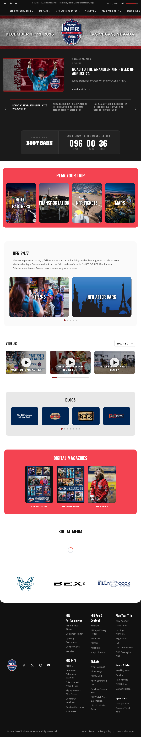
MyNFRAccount (98, 667)
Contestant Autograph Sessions (71, 674)
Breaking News (122, 670)
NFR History (121, 684)
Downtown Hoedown (71, 700)
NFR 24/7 (43, 11)
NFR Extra (95, 638)
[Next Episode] (16, 3)
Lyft (118, 643)
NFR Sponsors (122, 703)
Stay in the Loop (98, 652)
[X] (32, 665)
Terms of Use (88, 731)
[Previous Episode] (5, 3)
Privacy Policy (104, 731)
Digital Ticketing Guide (98, 707)
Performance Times (72, 627)
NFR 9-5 (69, 666)
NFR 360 (94, 643)
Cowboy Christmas (75, 707)
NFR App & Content (67, 11)
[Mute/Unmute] (122, 3)
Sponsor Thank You (123, 710)
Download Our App (125, 731)
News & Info (122, 665)
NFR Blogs (95, 647)
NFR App (95, 625)
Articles (119, 675)
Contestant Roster (74, 633)
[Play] (10, 3)
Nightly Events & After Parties (73, 692)
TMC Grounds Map (124, 647)
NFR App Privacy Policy (98, 632)
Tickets (89, 11)
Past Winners (122, 679)
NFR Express (121, 625)
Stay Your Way (122, 621)
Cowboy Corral (73, 646)
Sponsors (121, 698)
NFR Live (70, 651)
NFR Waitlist (96, 676)
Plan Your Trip (110, 11)
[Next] (135, 108)
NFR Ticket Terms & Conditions (99, 699)
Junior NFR (71, 711)
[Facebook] (24, 665)
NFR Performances (20, 11)
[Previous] (5, 108)
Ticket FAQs (96, 671)
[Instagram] (41, 665)
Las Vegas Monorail (120, 632)
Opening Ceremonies (71, 640)
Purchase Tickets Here (99, 691)
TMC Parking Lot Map (124, 654)
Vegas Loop (121, 638)
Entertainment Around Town (72, 684)
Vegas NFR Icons (123, 689)
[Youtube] (49, 665)
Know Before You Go (99, 682)
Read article (81, 89)
